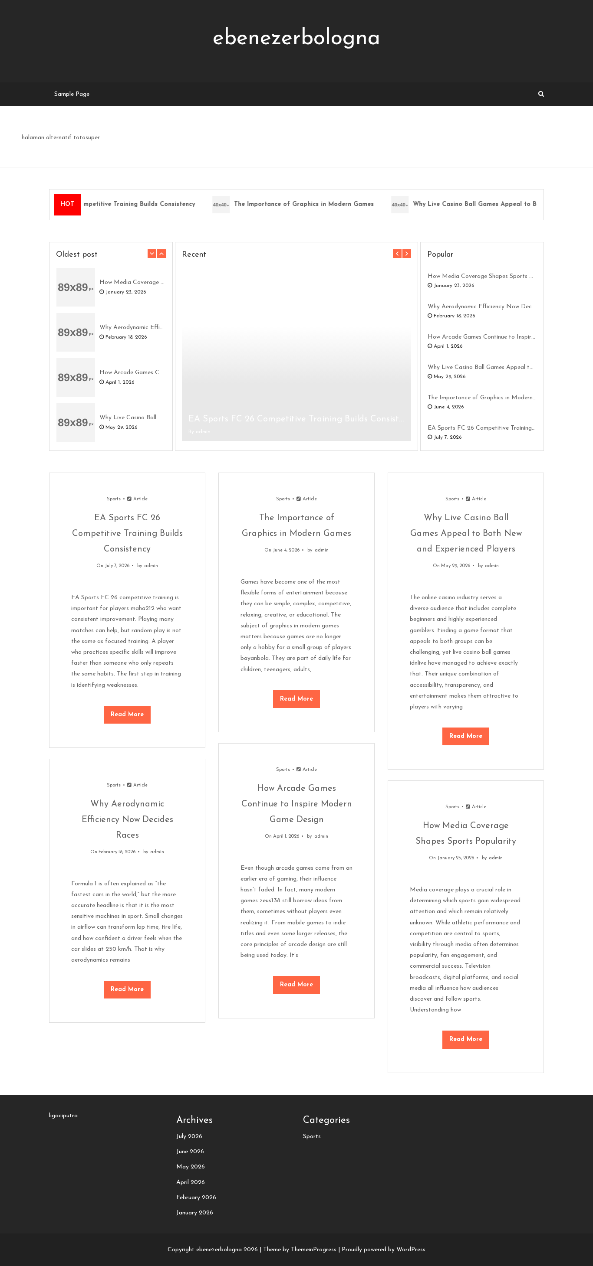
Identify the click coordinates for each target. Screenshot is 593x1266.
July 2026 (189, 1136)
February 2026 (196, 1197)
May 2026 (190, 1167)
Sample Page (71, 94)
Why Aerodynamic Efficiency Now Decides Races (132, 327)
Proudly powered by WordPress (383, 1249)
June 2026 (190, 1152)
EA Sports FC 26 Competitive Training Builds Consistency (296, 419)
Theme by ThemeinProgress (299, 1249)
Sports (114, 499)
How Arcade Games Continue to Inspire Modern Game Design (132, 372)
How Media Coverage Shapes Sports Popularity (132, 282)
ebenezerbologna (296, 39)
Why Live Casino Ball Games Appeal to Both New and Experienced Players (132, 417)
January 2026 (194, 1213)
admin (203, 431)
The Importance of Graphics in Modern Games (298, 204)
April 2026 (190, 1182)
